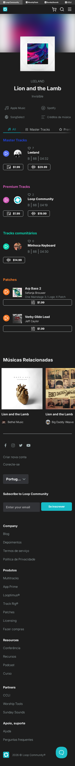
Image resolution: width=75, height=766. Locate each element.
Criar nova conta (15, 457)
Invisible (37, 96)
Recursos (9, 656)
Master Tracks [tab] (40, 129)
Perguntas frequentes (18, 740)
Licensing (10, 620)
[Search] (62, 9)
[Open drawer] (69, 9)
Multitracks (11, 578)
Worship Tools (13, 704)
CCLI (6, 695)
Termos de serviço (16, 551)
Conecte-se (11, 464)
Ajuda (7, 731)
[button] (7, 153)
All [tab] (14, 129)
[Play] (6, 153)
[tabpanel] (37, 236)
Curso (7, 673)
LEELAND (37, 81)
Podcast (8, 665)
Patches (8, 612)
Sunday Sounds (14, 712)
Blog (6, 534)
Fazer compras (13, 629)
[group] (13, 167)
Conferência (11, 648)
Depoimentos (12, 542)
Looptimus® (11, 595)
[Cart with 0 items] (54, 9)
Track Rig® (10, 604)
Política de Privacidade (19, 559)
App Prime (10, 587)
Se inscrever (56, 506)
